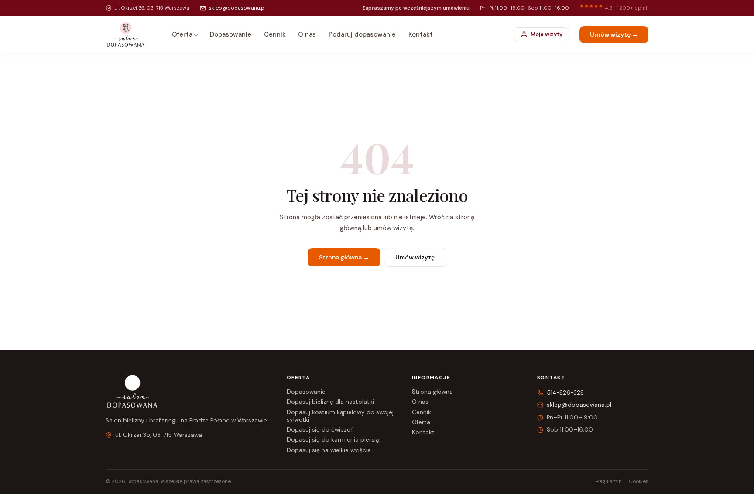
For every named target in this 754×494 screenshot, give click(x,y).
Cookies (638, 481)
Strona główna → (344, 257)
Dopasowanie (230, 34)
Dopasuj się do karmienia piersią (333, 439)
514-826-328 (565, 392)
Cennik (275, 34)
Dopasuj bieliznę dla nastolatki (330, 401)
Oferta (182, 34)
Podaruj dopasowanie (362, 34)
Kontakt (420, 34)
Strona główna (432, 391)
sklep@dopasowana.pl (237, 8)
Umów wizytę (415, 257)
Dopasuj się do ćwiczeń (320, 429)
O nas (307, 34)
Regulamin (609, 481)
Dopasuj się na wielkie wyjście (329, 450)
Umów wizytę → (614, 34)
